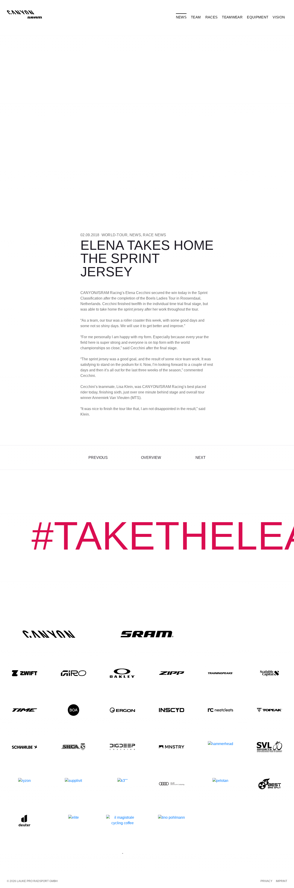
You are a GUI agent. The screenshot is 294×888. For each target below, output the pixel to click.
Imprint (281, 881)
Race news (154, 235)
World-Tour (115, 235)
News (135, 235)
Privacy (266, 881)
